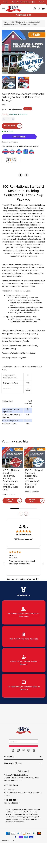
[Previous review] (4, 564)
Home (6, 22)
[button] (3, 8)
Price (4, 105)
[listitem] (23, 612)
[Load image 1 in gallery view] (9, 82)
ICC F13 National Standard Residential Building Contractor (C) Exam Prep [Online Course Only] (11, 480)
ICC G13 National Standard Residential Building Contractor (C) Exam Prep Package (34, 478)
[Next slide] (26, 514)
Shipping (5, 114)
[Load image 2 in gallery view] (23, 82)
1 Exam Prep (12, 841)
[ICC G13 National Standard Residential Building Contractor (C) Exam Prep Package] (34, 457)
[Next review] (43, 564)
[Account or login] (39, 8)
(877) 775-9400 (24, 15)
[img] (23, 531)
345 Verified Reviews (23, 535)
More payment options (10, 142)
